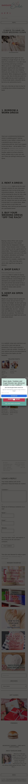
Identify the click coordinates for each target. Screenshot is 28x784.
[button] (14, 387)
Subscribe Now (14, 395)
